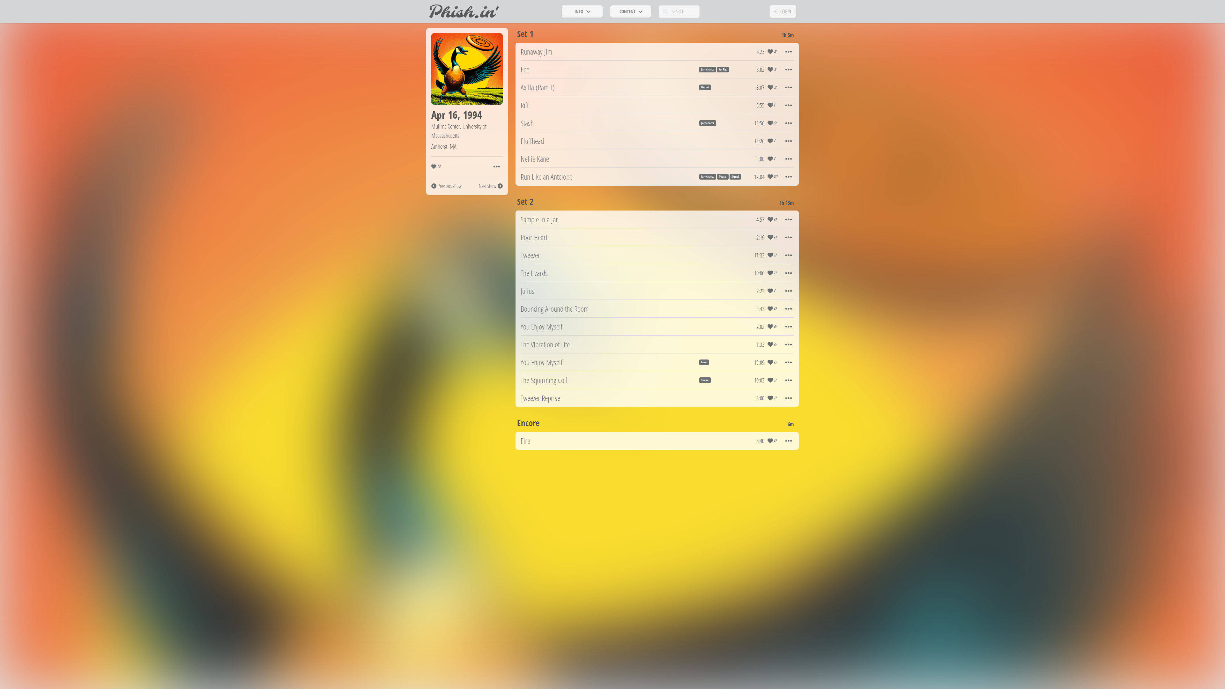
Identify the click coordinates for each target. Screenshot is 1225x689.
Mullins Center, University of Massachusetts (458, 131)
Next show (487, 185)
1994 (472, 115)
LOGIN (785, 11)
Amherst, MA (444, 146)
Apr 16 (444, 115)
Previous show (450, 185)
